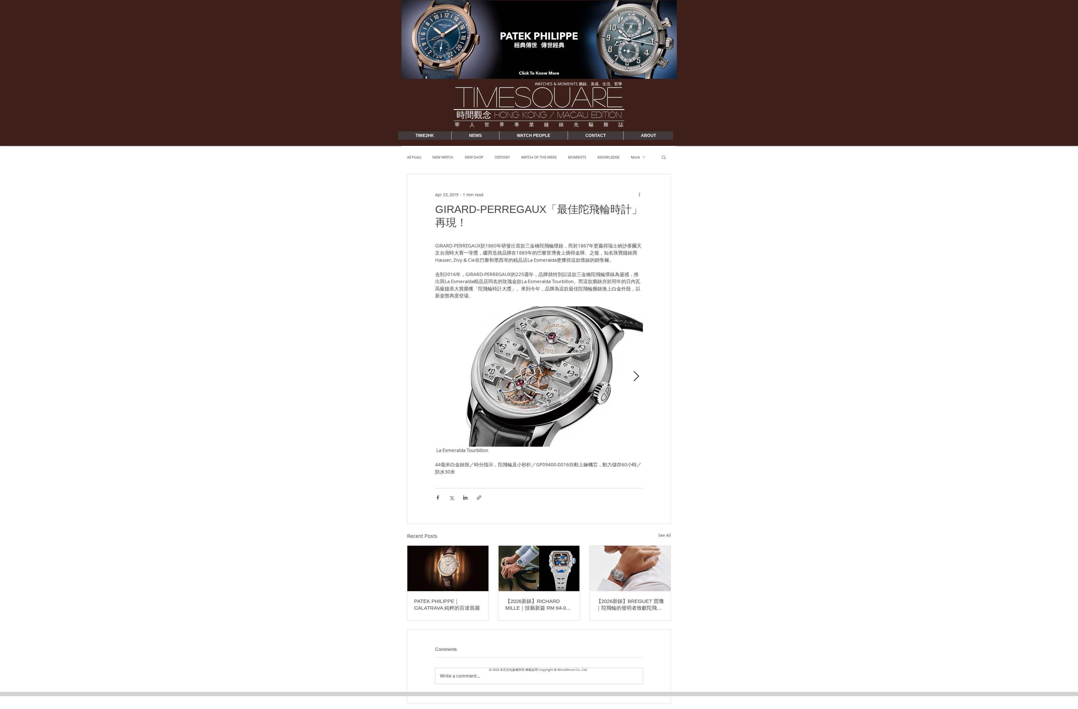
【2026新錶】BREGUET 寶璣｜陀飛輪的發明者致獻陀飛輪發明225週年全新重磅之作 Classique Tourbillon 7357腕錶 (630, 604)
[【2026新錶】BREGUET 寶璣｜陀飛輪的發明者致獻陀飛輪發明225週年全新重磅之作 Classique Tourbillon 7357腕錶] (630, 568)
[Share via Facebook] (437, 497)
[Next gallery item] (636, 376)
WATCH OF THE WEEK (539, 157)
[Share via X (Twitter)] (451, 497)
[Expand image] (539, 376)
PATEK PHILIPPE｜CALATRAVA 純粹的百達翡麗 (447, 604)
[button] (663, 157)
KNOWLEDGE (608, 157)
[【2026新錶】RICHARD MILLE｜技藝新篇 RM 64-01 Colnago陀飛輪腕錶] (539, 568)
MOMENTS (577, 157)
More (635, 157)
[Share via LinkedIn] (465, 497)
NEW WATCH (442, 157)
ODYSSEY (502, 157)
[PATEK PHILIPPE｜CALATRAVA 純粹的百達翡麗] (447, 568)
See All (664, 535)
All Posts (414, 157)
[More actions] (639, 194)
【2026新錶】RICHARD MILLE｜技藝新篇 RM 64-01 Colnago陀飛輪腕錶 (537, 604)
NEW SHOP (474, 157)
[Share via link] (479, 497)
